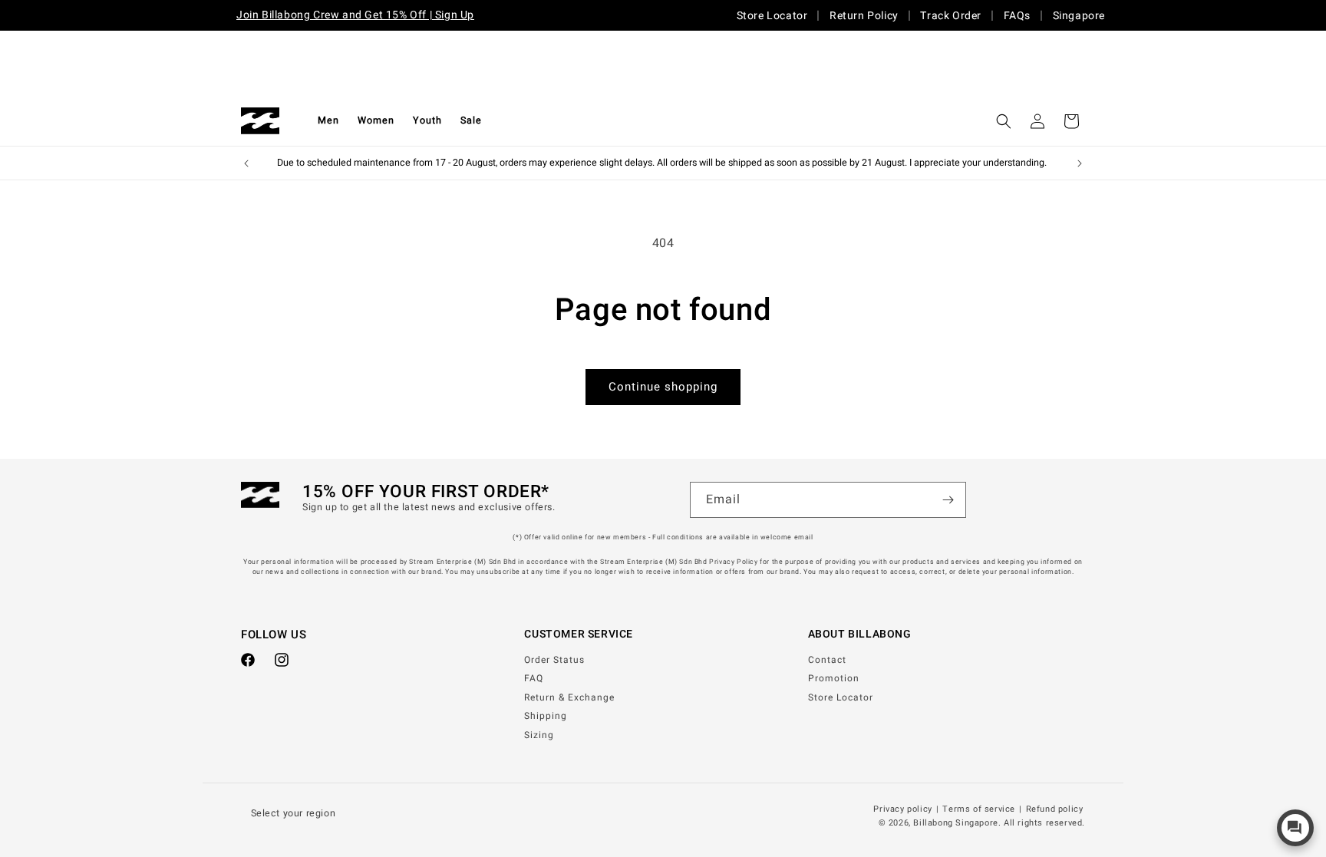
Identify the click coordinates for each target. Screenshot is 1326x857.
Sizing (539, 735)
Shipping (545, 716)
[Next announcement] (1080, 163)
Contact (827, 660)
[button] (328, 120)
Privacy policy (902, 809)
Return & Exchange (569, 697)
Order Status (554, 660)
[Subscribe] (948, 500)
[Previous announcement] (246, 163)
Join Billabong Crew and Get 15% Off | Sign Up (355, 15)
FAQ (533, 678)
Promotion (833, 678)
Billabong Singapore (955, 822)
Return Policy (864, 16)
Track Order (950, 16)
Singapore (1079, 16)
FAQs (1017, 16)
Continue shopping (663, 386)
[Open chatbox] (1295, 827)
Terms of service (978, 809)
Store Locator (772, 16)
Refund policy (1055, 809)
